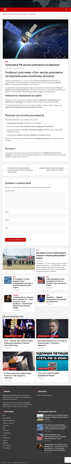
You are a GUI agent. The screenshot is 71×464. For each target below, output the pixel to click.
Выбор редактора (8, 420)
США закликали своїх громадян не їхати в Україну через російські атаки (56, 282)
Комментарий (10, 191)
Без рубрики (7, 418)
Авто (4, 415)
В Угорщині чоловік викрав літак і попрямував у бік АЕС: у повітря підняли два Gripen (23, 283)
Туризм (5, 440)
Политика (6, 430)
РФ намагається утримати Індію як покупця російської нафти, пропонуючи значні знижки (19, 170)
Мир (6, 62)
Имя (7, 212)
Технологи (6, 438)
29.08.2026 (49, 288)
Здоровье (6, 425)
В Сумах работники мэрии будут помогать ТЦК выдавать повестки (18, 375)
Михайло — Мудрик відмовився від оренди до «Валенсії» (56, 299)
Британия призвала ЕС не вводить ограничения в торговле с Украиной (52, 343)
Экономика (54, 336)
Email (7, 220)
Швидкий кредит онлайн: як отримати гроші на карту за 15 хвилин (51, 169)
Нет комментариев (18, 68)
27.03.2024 (7, 348)
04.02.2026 (8, 68)
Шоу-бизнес (7, 445)
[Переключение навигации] (5, 9)
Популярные (7, 433)
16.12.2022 (41, 378)
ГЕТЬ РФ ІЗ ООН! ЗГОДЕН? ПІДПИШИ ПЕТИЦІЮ (49, 374)
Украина (15, 295)
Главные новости (10, 336)
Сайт (6, 228)
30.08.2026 (39, 261)
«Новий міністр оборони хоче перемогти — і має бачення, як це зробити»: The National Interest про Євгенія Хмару (23, 302)
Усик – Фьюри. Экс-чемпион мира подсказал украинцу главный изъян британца (18, 343)
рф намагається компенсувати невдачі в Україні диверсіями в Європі (51, 255)
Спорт (20, 336)
